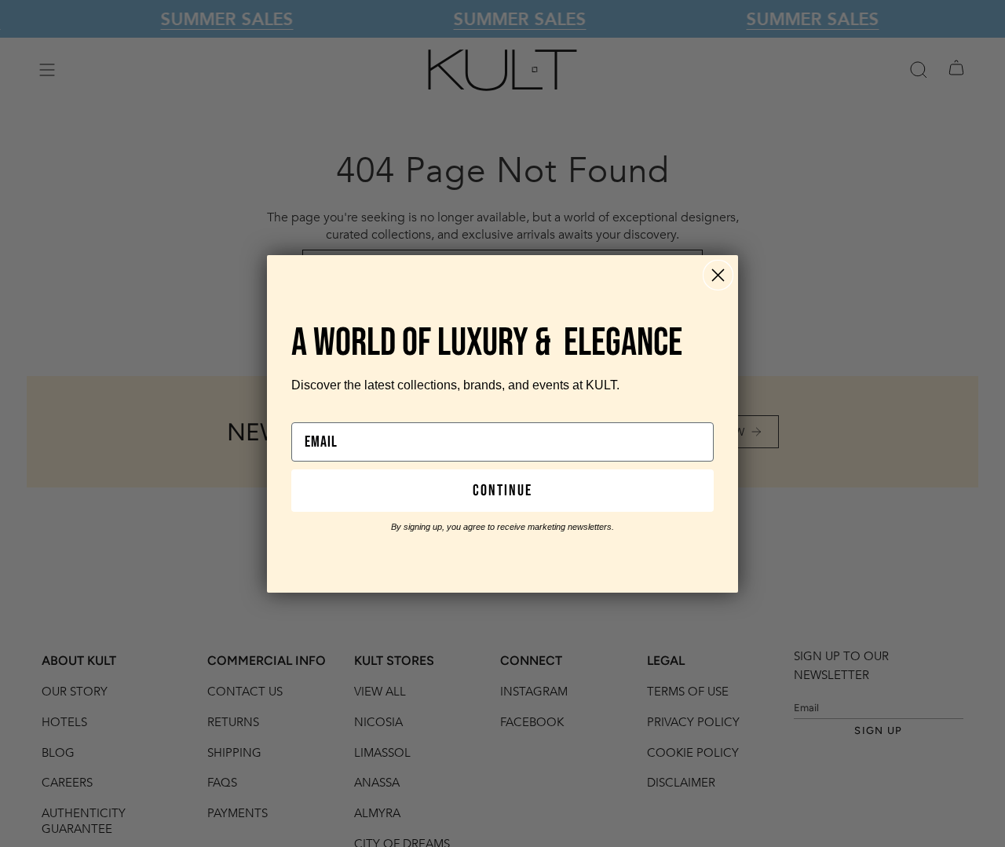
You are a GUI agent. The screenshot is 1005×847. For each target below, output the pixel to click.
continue (502, 490)
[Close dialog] (718, 275)
